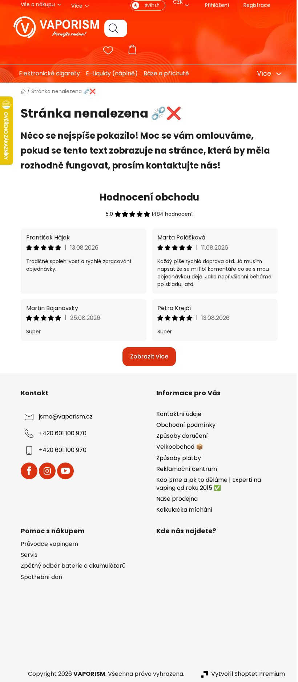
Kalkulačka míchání (182, 509)
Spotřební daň (38, 577)
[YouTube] (62, 471)
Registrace (254, 5)
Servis (26, 555)
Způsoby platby (176, 458)
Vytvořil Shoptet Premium (245, 674)
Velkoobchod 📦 (177, 447)
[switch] (145, 5)
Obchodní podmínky (183, 425)
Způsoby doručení (179, 436)
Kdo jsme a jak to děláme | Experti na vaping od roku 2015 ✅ (206, 484)
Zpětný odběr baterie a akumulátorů (70, 566)
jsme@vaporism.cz (63, 416)
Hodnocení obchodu (146, 197)
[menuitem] (44, 73)
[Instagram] (44, 471)
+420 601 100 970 (60, 433)
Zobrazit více (146, 356)
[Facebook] (26, 471)
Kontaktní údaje (176, 414)
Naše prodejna (174, 499)
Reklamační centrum (184, 469)
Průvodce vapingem (46, 544)
